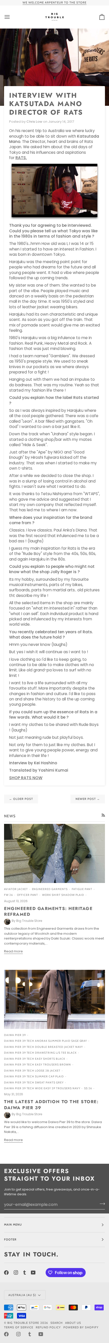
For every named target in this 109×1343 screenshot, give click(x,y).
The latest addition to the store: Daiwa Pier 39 (51, 1104)
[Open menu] (11, 17)
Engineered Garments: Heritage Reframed (48, 911)
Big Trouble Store (23, 1323)
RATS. (21, 157)
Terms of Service (18, 1327)
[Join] (101, 1204)
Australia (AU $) (22, 1295)
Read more (13, 951)
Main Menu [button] (13, 1224)
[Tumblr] (24, 1272)
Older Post (21, 799)
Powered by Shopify (81, 1327)
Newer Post (88, 799)
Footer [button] (10, 1239)
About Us (73, 1323)
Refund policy (48, 1327)
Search (56, 1323)
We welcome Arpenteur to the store (54, 2)
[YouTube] (33, 1272)
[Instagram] (16, 1272)
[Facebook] (6, 1272)
